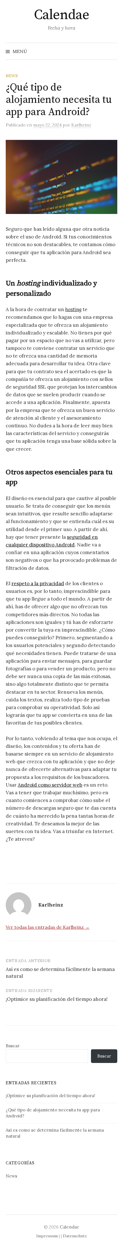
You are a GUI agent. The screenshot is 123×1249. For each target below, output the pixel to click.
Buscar (12, 1045)
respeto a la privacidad (37, 583)
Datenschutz (75, 1235)
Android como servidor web (50, 785)
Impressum (47, 1235)
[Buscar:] (112, 51)
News (12, 75)
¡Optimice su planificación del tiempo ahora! (57, 999)
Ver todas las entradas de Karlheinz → (48, 927)
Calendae (61, 15)
